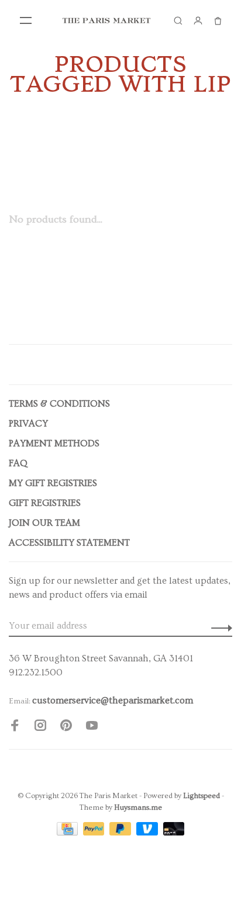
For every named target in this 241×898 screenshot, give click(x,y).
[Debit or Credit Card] (174, 832)
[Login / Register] (197, 20)
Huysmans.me (138, 807)
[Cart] (217, 20)
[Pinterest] (66, 727)
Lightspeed (201, 796)
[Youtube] (92, 727)
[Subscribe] (218, 626)
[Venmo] (148, 832)
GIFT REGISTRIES (45, 503)
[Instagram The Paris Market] (40, 727)
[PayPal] (95, 832)
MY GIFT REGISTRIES (53, 483)
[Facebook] (14, 727)
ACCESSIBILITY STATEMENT (69, 543)
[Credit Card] (68, 832)
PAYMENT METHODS (54, 443)
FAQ (18, 463)
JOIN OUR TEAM (44, 523)
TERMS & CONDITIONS (59, 403)
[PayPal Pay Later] (121, 832)
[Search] (177, 20)
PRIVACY (28, 423)
